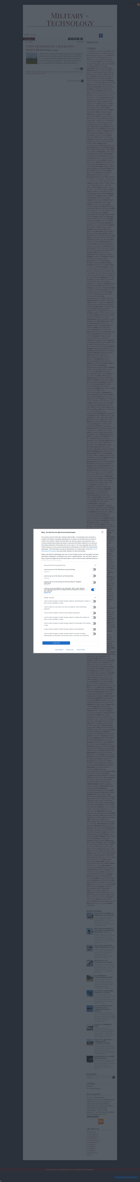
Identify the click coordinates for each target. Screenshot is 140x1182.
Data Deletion (59, 649)
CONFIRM (56, 643)
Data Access (70, 649)
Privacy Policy (81, 649)
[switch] (93, 569)
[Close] (103, 532)
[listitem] (70, 565)
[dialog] (70, 591)
